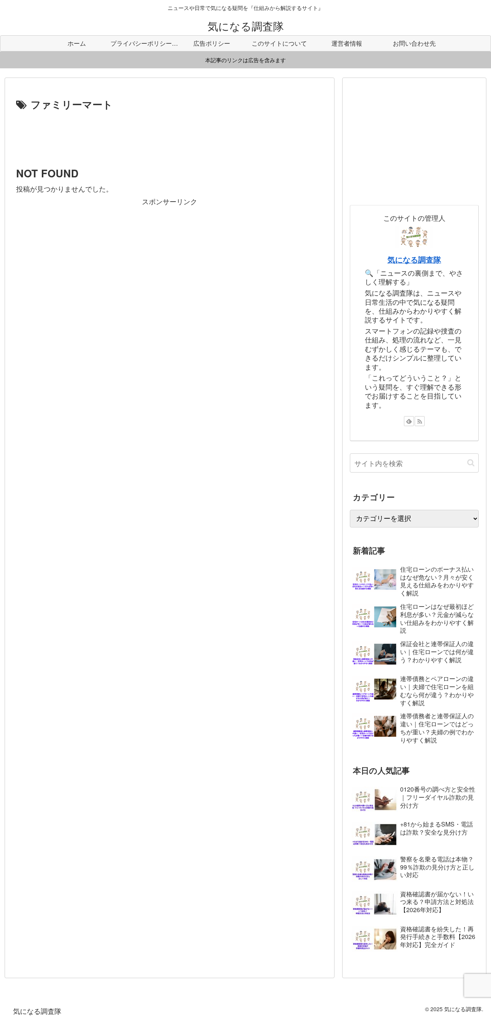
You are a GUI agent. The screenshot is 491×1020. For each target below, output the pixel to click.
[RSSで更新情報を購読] (420, 421)
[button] (471, 462)
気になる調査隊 (414, 259)
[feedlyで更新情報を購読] (409, 421)
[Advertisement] (169, 134)
